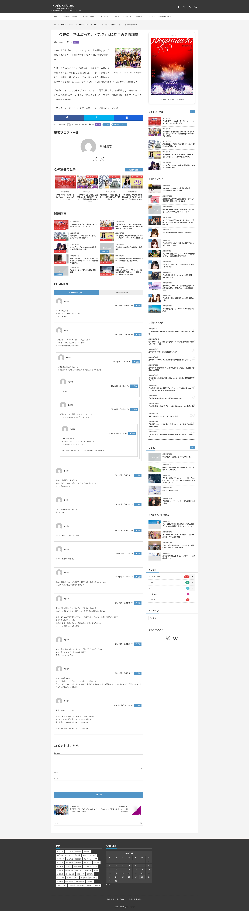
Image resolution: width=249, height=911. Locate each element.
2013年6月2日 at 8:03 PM (124, 306)
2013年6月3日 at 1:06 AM (118, 433)
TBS (84, 855)
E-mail (56, 779)
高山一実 (60, 862)
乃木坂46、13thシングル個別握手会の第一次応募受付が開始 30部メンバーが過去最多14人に (178, 288)
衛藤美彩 (78, 859)
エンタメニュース (88, 16)
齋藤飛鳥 (90, 874)
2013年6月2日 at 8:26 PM (120, 386)
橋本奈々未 (60, 859)
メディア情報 (103, 16)
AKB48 (96, 870)
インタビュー (127, 16)
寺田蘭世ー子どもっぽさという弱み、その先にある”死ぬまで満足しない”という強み (178, 211)
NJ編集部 (75, 124)
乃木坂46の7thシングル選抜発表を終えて (163, 352)
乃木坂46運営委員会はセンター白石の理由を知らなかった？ (178, 276)
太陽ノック (80, 874)
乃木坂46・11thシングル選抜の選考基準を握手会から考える (169, 360)
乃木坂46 (107, 124)
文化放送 (60, 874)
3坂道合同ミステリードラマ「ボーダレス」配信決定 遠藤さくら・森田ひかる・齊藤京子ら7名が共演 (129, 272)
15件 (70, 42)
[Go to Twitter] (102, 159)
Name (56, 772)
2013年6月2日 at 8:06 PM (124, 335)
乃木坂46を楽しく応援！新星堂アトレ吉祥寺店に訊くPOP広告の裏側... (178, 536)
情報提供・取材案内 (164, 16)
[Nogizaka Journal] (64, 8)
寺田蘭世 (78, 851)
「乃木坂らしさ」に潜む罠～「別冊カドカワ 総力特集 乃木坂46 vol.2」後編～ (170, 425)
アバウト (150, 16)
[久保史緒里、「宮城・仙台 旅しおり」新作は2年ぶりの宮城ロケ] (109, 186)
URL (55, 785)
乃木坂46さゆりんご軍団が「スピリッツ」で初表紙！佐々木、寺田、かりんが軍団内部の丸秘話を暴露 (171, 389)
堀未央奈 (88, 870)
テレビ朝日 (69, 851)
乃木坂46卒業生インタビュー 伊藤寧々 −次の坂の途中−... (178, 557)
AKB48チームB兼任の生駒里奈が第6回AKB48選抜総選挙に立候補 (176, 189)
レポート (139, 16)
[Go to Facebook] (95, 159)
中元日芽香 (81, 885)
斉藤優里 (90, 881)
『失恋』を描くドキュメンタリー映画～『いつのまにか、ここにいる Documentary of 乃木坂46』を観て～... (178, 480)
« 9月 (108, 884)
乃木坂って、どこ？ (119, 124)
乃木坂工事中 (79, 881)
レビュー (169, 600)
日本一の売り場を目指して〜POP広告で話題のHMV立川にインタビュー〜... (178, 546)
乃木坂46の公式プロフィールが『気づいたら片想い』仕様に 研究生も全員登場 (171, 369)
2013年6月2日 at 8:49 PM (124, 475)
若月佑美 (97, 862)
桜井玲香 (72, 885)
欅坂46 (89, 885)
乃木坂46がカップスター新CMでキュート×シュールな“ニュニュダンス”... (178, 122)
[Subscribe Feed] (190, 7)
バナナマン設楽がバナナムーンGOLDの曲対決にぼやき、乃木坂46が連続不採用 (178, 255)
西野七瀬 (60, 851)
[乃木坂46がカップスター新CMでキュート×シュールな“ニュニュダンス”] (65, 186)
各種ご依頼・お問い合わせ (115, 899)
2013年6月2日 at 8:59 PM (124, 504)
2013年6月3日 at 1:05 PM (124, 603)
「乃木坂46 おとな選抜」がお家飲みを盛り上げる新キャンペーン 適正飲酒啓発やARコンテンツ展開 (129, 226)
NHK (76, 878)
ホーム (56, 16)
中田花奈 (60, 881)
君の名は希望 (69, 874)
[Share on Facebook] (178, 7)
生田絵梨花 (77, 855)
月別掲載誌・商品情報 (70, 16)
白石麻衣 (60, 866)
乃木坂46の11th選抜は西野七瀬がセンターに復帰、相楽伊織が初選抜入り (171, 379)
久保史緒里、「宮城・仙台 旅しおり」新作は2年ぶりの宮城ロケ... (178, 145)
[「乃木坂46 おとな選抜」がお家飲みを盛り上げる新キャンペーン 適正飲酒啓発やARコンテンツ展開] (87, 186)
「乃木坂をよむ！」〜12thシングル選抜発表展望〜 (178, 310)
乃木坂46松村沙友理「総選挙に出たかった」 (178, 232)
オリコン (70, 878)
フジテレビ (92, 855)
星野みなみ (69, 870)
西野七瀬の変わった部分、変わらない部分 (163, 416)
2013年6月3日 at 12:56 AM (123, 554)
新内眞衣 (84, 878)
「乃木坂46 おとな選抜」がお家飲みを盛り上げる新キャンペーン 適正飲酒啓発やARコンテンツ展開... (178, 134)
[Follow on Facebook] (175, 638)
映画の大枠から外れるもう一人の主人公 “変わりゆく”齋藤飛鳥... (178, 469)
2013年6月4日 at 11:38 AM (123, 705)
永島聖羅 (78, 862)
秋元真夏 (70, 859)
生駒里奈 (60, 870)
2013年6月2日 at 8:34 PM (120, 409)
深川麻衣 (87, 851)
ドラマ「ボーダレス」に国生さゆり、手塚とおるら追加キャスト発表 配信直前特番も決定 (84, 261)
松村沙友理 (87, 862)
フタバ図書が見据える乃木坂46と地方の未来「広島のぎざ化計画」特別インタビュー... (178, 525)
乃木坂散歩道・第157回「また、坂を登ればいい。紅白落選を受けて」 (171, 407)
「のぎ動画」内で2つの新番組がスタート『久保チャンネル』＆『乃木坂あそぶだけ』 (132, 197)
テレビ (76, 42)
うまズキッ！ (88, 859)
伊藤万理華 (69, 862)
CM (96, 859)
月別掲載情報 (104, 251)
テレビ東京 (60, 878)
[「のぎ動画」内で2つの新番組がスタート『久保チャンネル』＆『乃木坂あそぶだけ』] (132, 186)
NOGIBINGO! (61, 885)
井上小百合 (93, 878)
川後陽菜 (68, 866)
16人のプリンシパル (64, 855)
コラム (115, 16)
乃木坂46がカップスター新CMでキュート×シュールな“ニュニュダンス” (65, 197)
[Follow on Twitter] (184, 7)
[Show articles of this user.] (76, 146)
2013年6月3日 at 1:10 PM (124, 644)
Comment (57, 753)
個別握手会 (69, 881)
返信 (139, 305)
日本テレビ (79, 870)
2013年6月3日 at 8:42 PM (124, 673)
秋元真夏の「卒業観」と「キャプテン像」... (177, 457)
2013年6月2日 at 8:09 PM (122, 362)
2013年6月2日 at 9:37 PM (124, 530)
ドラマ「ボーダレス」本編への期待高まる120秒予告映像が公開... (178, 166)
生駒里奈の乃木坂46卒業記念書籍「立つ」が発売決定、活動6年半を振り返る (178, 200)
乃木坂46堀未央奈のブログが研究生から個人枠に (165, 398)
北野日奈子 (77, 866)
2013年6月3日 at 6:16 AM (124, 577)
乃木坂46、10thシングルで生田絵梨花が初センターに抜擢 (178, 266)
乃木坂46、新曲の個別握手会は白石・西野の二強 (178, 299)
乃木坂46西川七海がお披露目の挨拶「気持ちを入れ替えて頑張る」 (178, 244)
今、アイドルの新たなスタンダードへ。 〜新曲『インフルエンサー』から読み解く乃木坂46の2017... (178, 222)
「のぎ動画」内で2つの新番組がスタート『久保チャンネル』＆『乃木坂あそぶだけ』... (178, 156)
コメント (84, 124)
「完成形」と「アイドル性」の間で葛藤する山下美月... (178, 502)
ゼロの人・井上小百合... (170, 490)
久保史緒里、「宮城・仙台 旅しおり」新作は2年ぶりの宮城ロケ (110, 197)
